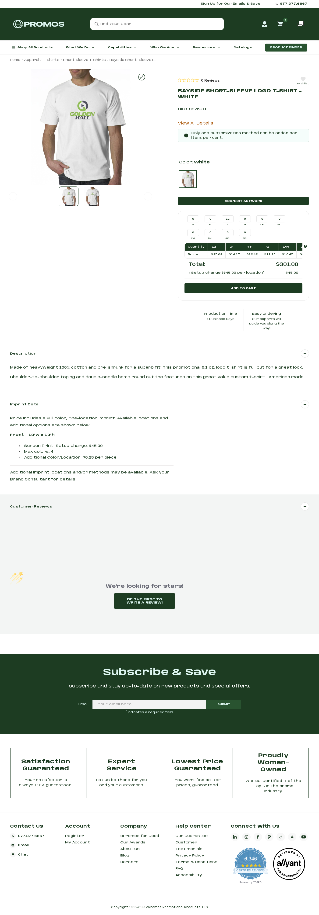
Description (23, 353)
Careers (129, 862)
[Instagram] (246, 837)
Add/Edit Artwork (243, 201)
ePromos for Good (139, 836)
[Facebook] (258, 837)
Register (74, 836)
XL (245, 225)
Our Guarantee (191, 836)
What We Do (77, 47)
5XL (210, 238)
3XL (279, 225)
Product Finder (286, 47)
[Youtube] (303, 837)
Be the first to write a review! (145, 601)
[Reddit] (292, 837)
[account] (264, 24)
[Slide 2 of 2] (92, 196)
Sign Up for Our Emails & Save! (231, 3)
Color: (194, 162)
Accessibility (188, 875)
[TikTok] (280, 837)
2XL (262, 225)
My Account (77, 842)
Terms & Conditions (196, 862)
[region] (199, 80)
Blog (124, 855)
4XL (193, 238)
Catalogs (243, 47)
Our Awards (132, 842)
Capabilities (120, 47)
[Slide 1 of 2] (68, 196)
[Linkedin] (235, 837)
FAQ (179, 868)
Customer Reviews (31, 506)
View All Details (195, 123)
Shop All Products (35, 47)
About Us (130, 849)
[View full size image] (141, 77)
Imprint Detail (25, 404)
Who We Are (162, 47)
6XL (227, 238)
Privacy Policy (189, 855)
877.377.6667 (293, 3)
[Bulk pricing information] (305, 246)
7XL (245, 238)
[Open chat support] (300, 24)
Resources (204, 47)
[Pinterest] (269, 837)
